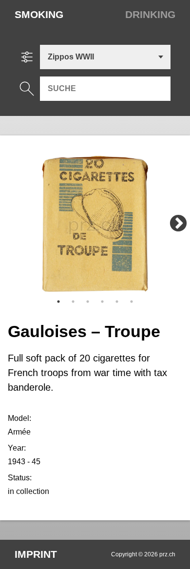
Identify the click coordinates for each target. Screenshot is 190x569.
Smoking (39, 14)
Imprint (36, 554)
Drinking (150, 14)
